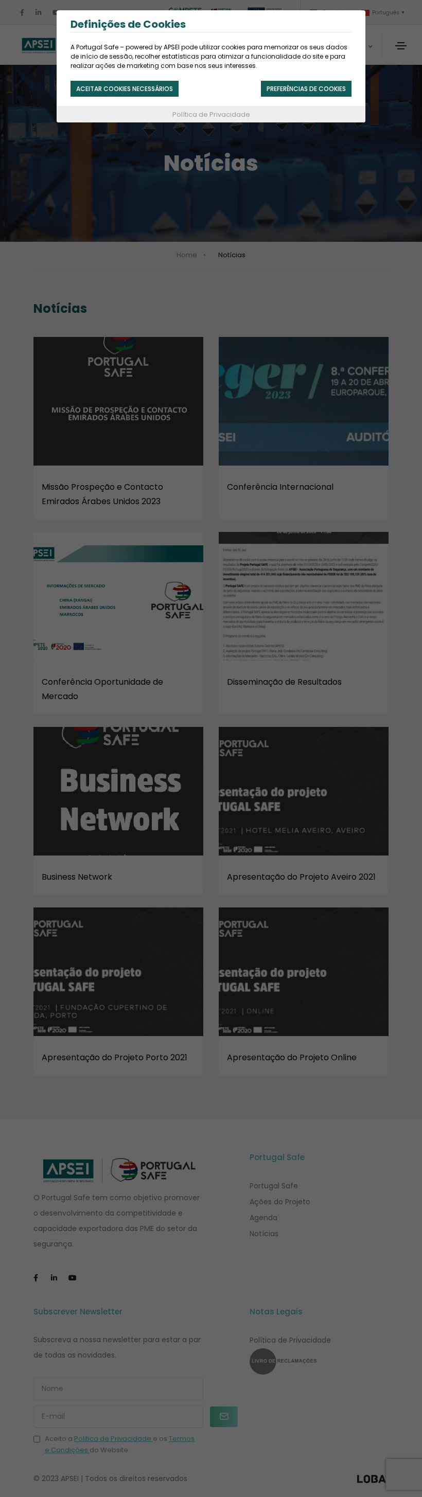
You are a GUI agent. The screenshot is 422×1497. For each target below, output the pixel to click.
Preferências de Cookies (306, 88)
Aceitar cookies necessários (124, 88)
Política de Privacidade (211, 114)
